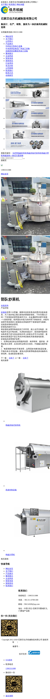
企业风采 (9, 56)
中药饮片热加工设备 (14, 46)
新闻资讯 (9, 61)
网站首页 (9, 36)
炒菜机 (4, 312)
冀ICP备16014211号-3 (28, 646)
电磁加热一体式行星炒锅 (13, 156)
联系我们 (12, 4)
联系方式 (9, 73)
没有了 (11, 358)
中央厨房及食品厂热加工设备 (18, 49)
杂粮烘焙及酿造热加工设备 (17, 51)
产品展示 (9, 44)
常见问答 (9, 66)
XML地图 (34, 642)
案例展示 (9, 53)
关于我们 (4, 4)
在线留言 (9, 75)
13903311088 (11, 668)
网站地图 (20, 4)
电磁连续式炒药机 (34, 153)
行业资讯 (9, 63)
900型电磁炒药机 (20, 153)
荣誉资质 (9, 58)
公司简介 (9, 41)
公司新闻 (9, 68)
